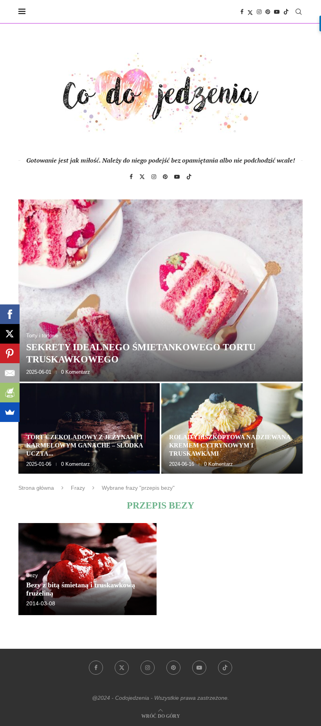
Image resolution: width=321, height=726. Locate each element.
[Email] (10, 373)
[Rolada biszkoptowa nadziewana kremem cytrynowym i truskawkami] (232, 428)
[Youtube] (277, 11)
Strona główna (36, 488)
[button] (33, 336)
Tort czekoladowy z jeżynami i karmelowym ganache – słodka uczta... (84, 445)
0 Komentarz (75, 372)
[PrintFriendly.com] (10, 392)
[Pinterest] (267, 11)
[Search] (299, 11)
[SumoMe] (10, 412)
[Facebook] (241, 11)
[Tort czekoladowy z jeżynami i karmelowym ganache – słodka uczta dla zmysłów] (89, 428)
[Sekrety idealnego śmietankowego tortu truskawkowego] (160, 290)
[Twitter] (250, 11)
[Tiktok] (286, 11)
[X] (10, 334)
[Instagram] (259, 11)
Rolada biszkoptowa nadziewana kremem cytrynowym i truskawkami (229, 445)
